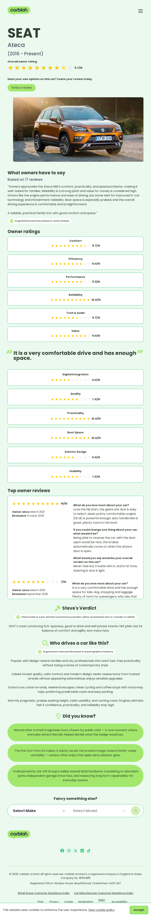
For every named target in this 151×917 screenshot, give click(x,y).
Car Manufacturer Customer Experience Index (103, 893)
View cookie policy (101, 910)
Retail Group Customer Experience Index (44, 893)
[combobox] (39, 810)
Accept (139, 910)
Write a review (21, 87)
